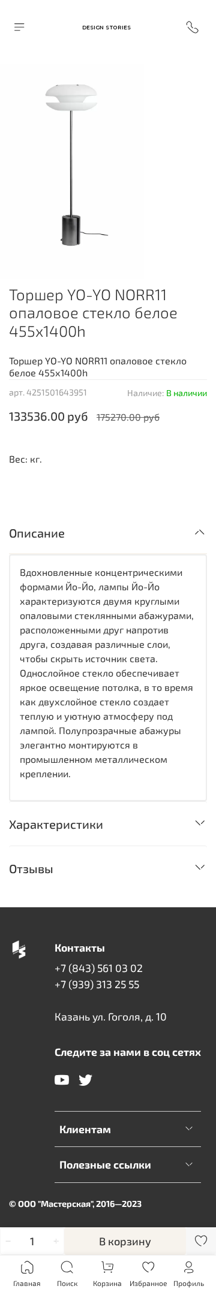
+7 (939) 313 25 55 (97, 984)
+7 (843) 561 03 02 (99, 967)
